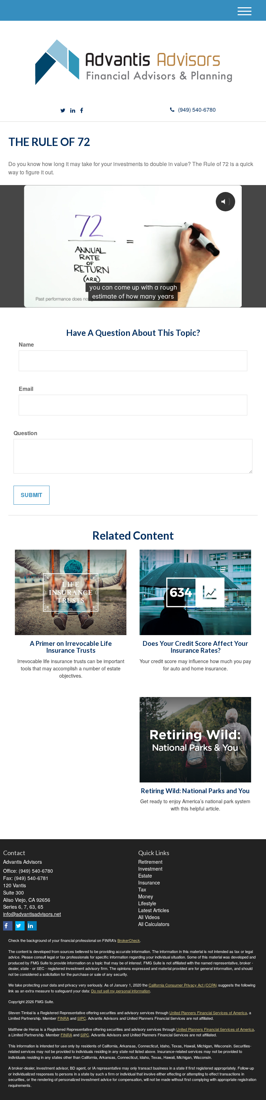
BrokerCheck (128, 940)
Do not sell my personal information (120, 990)
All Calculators (153, 923)
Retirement (150, 861)
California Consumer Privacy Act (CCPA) (183, 985)
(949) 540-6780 (197, 109)
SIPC (81, 1018)
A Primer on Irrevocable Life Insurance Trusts (71, 647)
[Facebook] (81, 110)
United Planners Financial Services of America (208, 1012)
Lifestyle (147, 903)
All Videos (149, 917)
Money (145, 896)
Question (25, 433)
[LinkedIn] (72, 110)
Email (26, 389)
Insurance (149, 882)
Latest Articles (153, 910)
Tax (142, 889)
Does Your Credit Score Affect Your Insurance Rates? (195, 647)
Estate (145, 875)
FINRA (63, 1018)
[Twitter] (62, 110)
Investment (150, 868)
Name (26, 344)
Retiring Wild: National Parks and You (195, 791)
